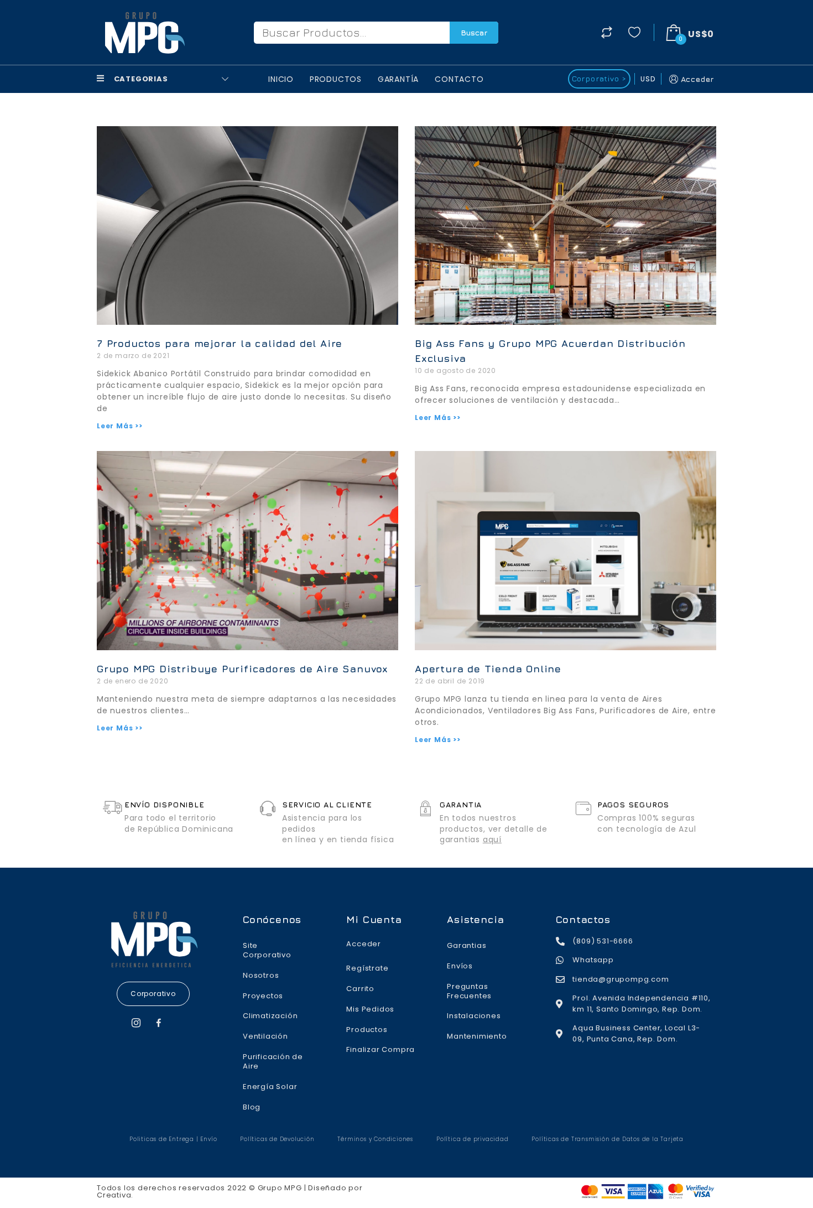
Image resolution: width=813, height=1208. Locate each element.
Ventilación (265, 1036)
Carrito (360, 988)
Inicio (281, 79)
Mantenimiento (477, 1036)
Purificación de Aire (273, 1061)
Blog (251, 1107)
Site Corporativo (267, 950)
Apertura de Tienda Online (488, 669)
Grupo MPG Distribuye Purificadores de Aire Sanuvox (242, 669)
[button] (153, 994)
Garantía (398, 79)
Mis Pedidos (370, 1009)
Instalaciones (474, 1015)
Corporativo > (599, 78)
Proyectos (263, 996)
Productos (336, 79)
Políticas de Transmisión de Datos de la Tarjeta (607, 1139)
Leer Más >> (120, 426)
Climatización (270, 1015)
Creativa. (115, 1195)
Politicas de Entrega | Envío (173, 1139)
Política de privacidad (472, 1139)
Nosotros (261, 975)
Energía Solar (270, 1086)
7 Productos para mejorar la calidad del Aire (219, 343)
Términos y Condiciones (375, 1139)
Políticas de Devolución (277, 1139)
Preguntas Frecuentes (469, 991)
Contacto (459, 79)
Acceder (698, 79)
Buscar (474, 32)
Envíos (460, 966)
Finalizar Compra (380, 1049)
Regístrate (367, 968)
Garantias (466, 945)
